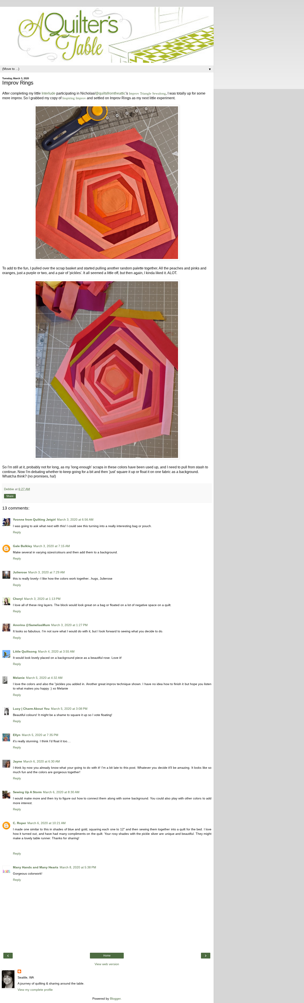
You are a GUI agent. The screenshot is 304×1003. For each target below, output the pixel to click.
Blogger (115, 998)
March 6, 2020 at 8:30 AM (61, 792)
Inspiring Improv (74, 98)
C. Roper (19, 823)
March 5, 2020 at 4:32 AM (44, 677)
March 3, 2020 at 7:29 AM (46, 572)
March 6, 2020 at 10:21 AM (46, 823)
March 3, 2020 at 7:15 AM (51, 546)
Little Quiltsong (25, 651)
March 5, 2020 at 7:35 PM (40, 735)
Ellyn (16, 735)
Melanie (19, 677)
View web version (107, 964)
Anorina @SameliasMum (31, 625)
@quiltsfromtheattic (110, 93)
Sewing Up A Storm (27, 792)
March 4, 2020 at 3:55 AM (56, 651)
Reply (17, 532)
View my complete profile (35, 989)
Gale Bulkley (22, 546)
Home (107, 955)
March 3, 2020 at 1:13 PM (42, 599)
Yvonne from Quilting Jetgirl (34, 519)
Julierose (20, 572)
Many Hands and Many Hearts (35, 867)
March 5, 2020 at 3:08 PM (69, 708)
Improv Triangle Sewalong (147, 93)
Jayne (17, 761)
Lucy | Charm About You (31, 708)
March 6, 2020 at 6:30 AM (41, 761)
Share (10, 496)
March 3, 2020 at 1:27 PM (69, 625)
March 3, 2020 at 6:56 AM (75, 519)
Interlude (48, 93)
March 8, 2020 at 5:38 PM (78, 867)
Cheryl (18, 599)
